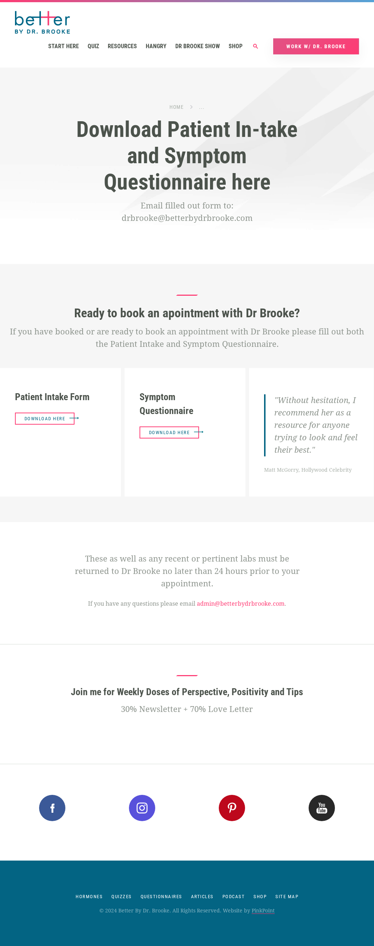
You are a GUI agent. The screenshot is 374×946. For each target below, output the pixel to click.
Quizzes (121, 896)
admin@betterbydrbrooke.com (241, 603)
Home (176, 107)
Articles (202, 896)
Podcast (233, 896)
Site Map (286, 896)
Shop (236, 46)
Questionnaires (161, 896)
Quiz (93, 46)
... (202, 107)
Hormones (89, 896)
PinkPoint (263, 911)
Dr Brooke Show (197, 46)
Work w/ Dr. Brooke (316, 46)
